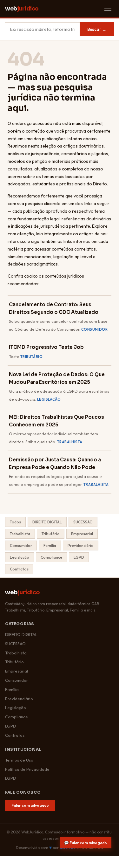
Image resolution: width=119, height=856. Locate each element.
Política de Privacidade (27, 769)
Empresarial (82, 533)
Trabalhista (20, 533)
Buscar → (96, 29)
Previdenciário (81, 545)
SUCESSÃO (83, 522)
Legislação (19, 557)
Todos (15, 522)
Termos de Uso (19, 760)
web (22, 8)
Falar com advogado (30, 805)
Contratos (19, 569)
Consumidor (21, 545)
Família (49, 545)
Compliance (51, 557)
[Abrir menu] (108, 9)
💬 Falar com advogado (85, 842)
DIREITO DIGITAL (47, 522)
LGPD (79, 557)
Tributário (51, 533)
